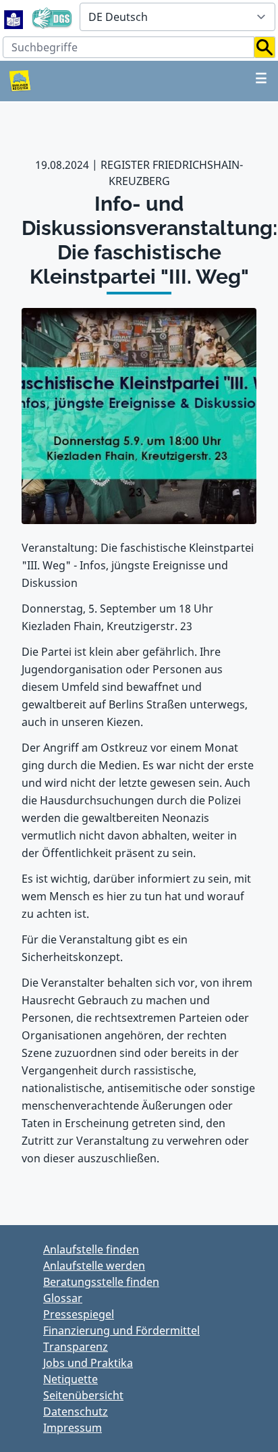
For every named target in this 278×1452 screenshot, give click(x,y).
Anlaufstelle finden (91, 1249)
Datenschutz (75, 1411)
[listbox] (177, 17)
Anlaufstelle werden (94, 1265)
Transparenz (75, 1346)
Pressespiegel (78, 1314)
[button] (264, 47)
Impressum (72, 1427)
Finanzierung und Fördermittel (121, 1330)
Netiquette (70, 1379)
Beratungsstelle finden (101, 1281)
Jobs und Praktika (88, 1362)
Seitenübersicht (83, 1395)
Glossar (62, 1298)
